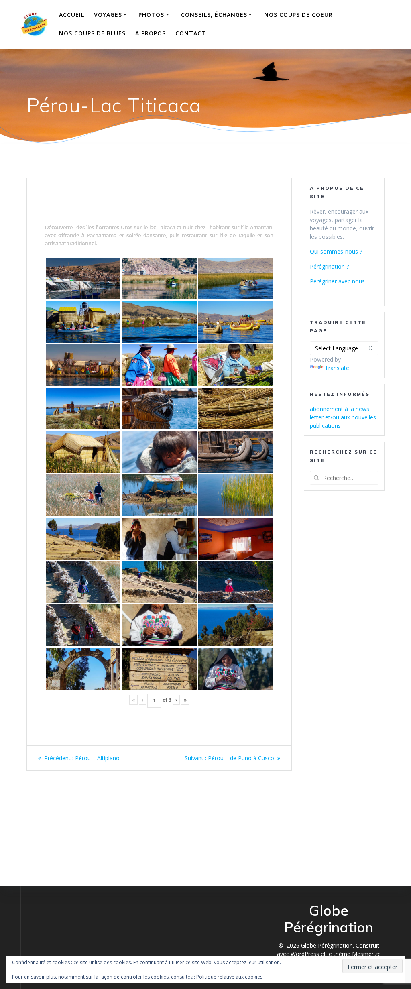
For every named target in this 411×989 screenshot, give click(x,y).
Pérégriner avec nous (337, 281)
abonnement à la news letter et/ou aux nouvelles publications (343, 417)
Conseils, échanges (214, 14)
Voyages (108, 14)
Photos (151, 14)
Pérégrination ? (329, 266)
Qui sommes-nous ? (336, 251)
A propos (150, 33)
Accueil (71, 14)
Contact (190, 33)
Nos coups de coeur (298, 14)
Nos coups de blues (92, 33)
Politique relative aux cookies (229, 976)
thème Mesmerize (357, 954)
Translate (337, 368)
